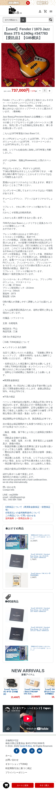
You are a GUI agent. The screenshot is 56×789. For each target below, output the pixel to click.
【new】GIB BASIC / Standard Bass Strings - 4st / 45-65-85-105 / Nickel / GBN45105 (40, 555)
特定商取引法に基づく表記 (18, 768)
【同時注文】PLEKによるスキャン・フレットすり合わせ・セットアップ (40, 536)
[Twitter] (24, 751)
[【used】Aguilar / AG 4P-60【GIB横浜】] (11, 682)
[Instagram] (32, 751)
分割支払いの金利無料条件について (22, 513)
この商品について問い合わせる (20, 515)
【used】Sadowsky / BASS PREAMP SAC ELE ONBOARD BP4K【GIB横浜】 (32, 693)
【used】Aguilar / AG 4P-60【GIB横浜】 (10, 691)
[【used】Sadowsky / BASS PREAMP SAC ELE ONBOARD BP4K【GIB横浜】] (32, 682)
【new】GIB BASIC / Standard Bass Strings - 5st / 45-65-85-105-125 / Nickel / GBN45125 (40, 629)
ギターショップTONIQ (16, 764)
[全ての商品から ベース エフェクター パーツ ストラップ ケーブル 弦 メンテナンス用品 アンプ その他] (14, 20)
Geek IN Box (26, 746)
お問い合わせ (11, 760)
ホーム (8, 756)
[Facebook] (16, 751)
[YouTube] (39, 751)
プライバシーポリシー (16, 772)
